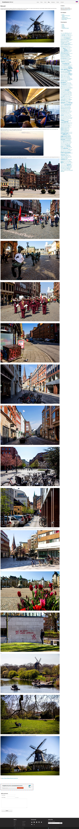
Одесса (68, 112)
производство (67, 130)
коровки (65, 91)
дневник (64, 67)
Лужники (71, 95)
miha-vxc (68, 9)
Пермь (68, 117)
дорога (67, 68)
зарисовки (65, 77)
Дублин (69, 69)
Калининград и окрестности (66, 18)
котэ (70, 91)
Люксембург (66, 96)
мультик (66, 102)
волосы (66, 57)
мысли (70, 102)
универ (63, 159)
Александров (67, 40)
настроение (67, 105)
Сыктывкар (67, 153)
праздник (62, 126)
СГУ (67, 144)
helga (68, 35)
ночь (66, 111)
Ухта (66, 160)
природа (65, 129)
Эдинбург (62, 169)
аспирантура (65, 43)
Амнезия (67, 41)
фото (62, 162)
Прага (69, 125)
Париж (71, 115)
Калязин (69, 85)
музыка (63, 102)
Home (38, 2)
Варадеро (70, 51)
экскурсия (65, 169)
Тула (66, 157)
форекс (70, 161)
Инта (66, 81)
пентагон (64, 116)
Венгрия (71, 53)
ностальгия (63, 111)
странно (68, 150)
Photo (41, 2)
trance (68, 38)
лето (71, 93)
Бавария (65, 44)
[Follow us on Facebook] (32, 822)
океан (70, 112)
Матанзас (62, 98)
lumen (66, 36)
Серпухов (65, 146)
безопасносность (67, 45)
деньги (67, 64)
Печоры (62, 118)
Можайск (67, 100)
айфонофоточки (63, 40)
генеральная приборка (66, 60)
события (65, 148)
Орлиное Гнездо (65, 113)
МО (61, 100)
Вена (69, 53)
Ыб (70, 168)
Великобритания (64, 53)
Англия (66, 42)
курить (71, 92)
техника (66, 156)
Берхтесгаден (62, 47)
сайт (64, 142)
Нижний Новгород (68, 108)
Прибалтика (62, 127)
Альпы (62, 41)
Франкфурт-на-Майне (67, 162)
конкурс (63, 90)
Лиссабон (65, 94)
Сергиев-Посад (63, 145)
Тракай (64, 157)
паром (61, 116)
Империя (64, 81)
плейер (66, 120)
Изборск (62, 81)
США (62, 153)
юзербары (70, 170)
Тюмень (68, 157)
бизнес (65, 47)
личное (62, 95)
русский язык (67, 140)
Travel (45, 2)
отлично (70, 114)
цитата (69, 165)
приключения (67, 127)
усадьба (68, 159)
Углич (70, 157)
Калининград (70, 84)
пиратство (66, 118)
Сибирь (62, 147)
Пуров (68, 132)
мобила (63, 100)
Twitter (57, 2)
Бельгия (69, 46)
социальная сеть (65, 149)
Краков (61, 92)
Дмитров (62, 67)
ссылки (71, 149)
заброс (70, 74)
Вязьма (62, 59)
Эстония (67, 170)
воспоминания (64, 58)
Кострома (67, 91)
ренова (64, 137)
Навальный (70, 103)
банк (71, 44)
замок (66, 76)
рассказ (62, 135)
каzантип (64, 84)
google (66, 35)
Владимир (68, 55)
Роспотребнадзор (68, 138)
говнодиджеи (62, 62)
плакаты (64, 119)
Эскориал (64, 170)
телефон (67, 155)
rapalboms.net (65, 37)
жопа (67, 74)
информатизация (68, 82)
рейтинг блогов (67, 136)
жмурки (65, 74)
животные (66, 72)
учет (67, 160)
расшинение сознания (67, 135)
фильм (62, 161)
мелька (67, 98)
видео (68, 54)
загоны (66, 75)
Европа (69, 71)
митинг (70, 99)
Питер (62, 119)
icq (69, 35)
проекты (62, 130)
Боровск (69, 48)
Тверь (66, 153)
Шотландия (62, 168)
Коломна (63, 27)
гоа (69, 61)
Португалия (62, 124)
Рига (70, 137)
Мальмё (65, 97)
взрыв (66, 54)
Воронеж (68, 57)
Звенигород (62, 78)
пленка (68, 120)
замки (65, 76)
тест (69, 155)
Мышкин (62, 103)
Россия (63, 140)
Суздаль (63, 151)
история (68, 83)
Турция (63, 14)
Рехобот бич (68, 137)
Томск (70, 156)
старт (61, 150)
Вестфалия (62, 54)
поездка (62, 121)
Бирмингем (70, 47)
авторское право (66, 39)
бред (65, 50)
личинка (70, 94)
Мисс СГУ (67, 99)
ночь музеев (68, 111)
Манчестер (70, 97)
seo (70, 37)
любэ (61, 96)
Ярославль (62, 171)
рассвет (68, 134)
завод (62, 75)
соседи (62, 149)
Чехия (68, 166)
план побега (67, 119)
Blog (49, 2)
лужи (68, 95)
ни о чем (69, 107)
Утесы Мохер (62, 160)
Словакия (64, 147)
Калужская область (65, 85)
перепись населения (68, 116)
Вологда (63, 57)
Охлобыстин (65, 115)
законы (70, 75)
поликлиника (63, 122)
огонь (66, 112)
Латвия (69, 93)
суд (61, 151)
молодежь (64, 101)
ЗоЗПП (67, 79)
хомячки (67, 163)
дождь (67, 67)
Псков (63, 24)
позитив (66, 122)
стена (65, 150)
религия (62, 137)
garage (63, 35)
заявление (68, 77)
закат (68, 75)
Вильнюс (62, 55)
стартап (63, 150)
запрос (68, 76)
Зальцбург (62, 76)
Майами (62, 97)
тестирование (62, 156)
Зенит (65, 79)
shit (61, 38)
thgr (65, 38)
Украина (66, 158)
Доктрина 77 (62, 68)
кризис (66, 92)
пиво (63, 118)
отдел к (67, 114)
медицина (65, 98)
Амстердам (62, 42)
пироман (69, 118)
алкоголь (70, 40)
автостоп (70, 39)
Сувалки (70, 150)
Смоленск (69, 147)
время (67, 58)
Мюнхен (64, 103)
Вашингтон (62, 52)
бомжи (67, 48)
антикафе (62, 43)
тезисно (63, 155)
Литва (68, 94)
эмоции (62, 170)
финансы (65, 161)
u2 (70, 38)
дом (65, 68)
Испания (65, 83)
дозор (70, 67)
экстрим (68, 169)
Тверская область (65, 17)
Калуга (61, 85)
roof (69, 37)
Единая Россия (63, 71)
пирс (71, 118)
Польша (70, 122)
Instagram (53, 2)
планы (62, 120)
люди (63, 96)
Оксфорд (62, 113)
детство (65, 65)
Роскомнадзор (63, 138)
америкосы (64, 41)
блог (64, 7)
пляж (70, 120)
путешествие (64, 133)
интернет (63, 82)
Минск (65, 99)
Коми (68, 88)
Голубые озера (66, 62)
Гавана (63, 25)
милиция (62, 99)
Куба (68, 92)
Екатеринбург (68, 71)
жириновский (62, 74)
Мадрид (69, 96)
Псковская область (64, 132)
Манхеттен (67, 97)
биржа (67, 47)
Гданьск (62, 60)
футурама (62, 163)
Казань (68, 84)
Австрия (62, 39)
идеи (67, 80)
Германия (63, 61)
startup (63, 38)
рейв (62, 136)
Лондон (64, 95)
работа (65, 134)
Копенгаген (62, 91)
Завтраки (23, 824)
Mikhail (7, 2)
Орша (68, 113)
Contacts (62, 2)
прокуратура (62, 131)
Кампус (62, 86)
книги (69, 87)
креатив (64, 92)
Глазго (68, 61)
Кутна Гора (66, 93)
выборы (70, 58)
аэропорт (62, 44)
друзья (66, 69)
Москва (67, 101)
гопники (70, 62)
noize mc (62, 37)
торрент (62, 157)
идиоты (70, 80)
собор (62, 148)
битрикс (62, 48)
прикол (62, 129)
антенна (70, 42)
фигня (69, 160)
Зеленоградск (62, 79)
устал (71, 159)
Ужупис (64, 158)
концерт (67, 90)
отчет (62, 115)
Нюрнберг (63, 112)
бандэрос (69, 44)
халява (64, 163)
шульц (65, 168)
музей (69, 101)
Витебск (65, 55)
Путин (61, 134)
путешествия (70, 133)
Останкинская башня (63, 114)
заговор (64, 75)
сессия (68, 146)
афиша (69, 43)
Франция (71, 162)
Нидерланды (63, 108)
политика (67, 122)
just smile (64, 36)
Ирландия (62, 83)
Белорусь (66, 46)
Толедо (68, 156)
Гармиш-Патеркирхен (68, 59)
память (68, 115)
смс (71, 147)
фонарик (67, 161)
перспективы (70, 117)
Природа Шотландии (65, 28)
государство (65, 63)
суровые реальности (67, 151)
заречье (62, 77)
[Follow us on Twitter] (34, 822)
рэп (70, 140)
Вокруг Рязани (64, 19)
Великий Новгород (66, 52)
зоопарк (65, 80)
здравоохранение (69, 78)
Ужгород (62, 158)
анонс (68, 42)
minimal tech (69, 36)
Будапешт (62, 51)
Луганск (67, 95)
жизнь (69, 72)
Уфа (64, 160)
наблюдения (67, 103)
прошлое (65, 131)
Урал (66, 159)
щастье (68, 168)
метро (69, 98)
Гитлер (66, 61)
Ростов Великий (67, 139)
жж (63, 72)
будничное (66, 51)
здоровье (65, 78)
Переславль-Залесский (64, 117)
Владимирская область (64, 56)
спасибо (68, 149)
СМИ (66, 147)
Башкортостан (62, 45)
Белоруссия (63, 46)
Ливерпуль (62, 94)
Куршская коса (62, 93)
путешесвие (70, 132)
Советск (69, 148)
